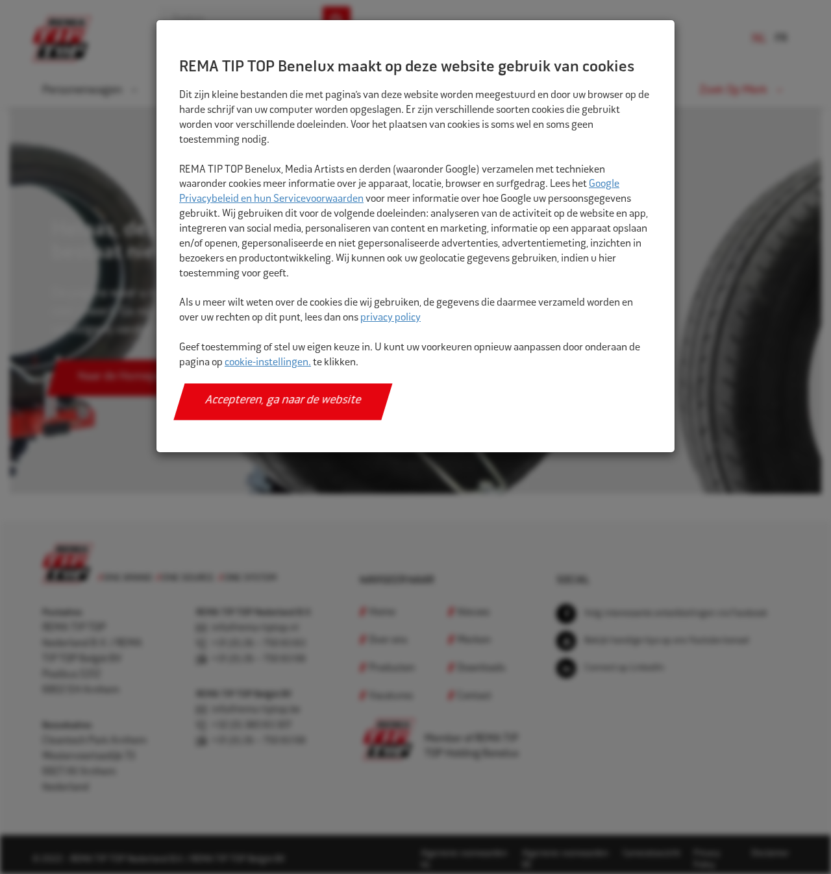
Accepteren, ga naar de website (283, 401)
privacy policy (390, 318)
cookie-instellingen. (268, 363)
